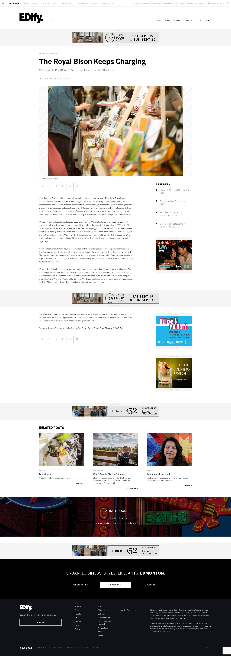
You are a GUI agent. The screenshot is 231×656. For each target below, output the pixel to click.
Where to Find (31, 3)
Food (167, 20)
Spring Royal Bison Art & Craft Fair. (108, 328)
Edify (100, 606)
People (208, 20)
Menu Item (125, 606)
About (100, 631)
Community (54, 53)
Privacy (81, 647)
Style (198, 20)
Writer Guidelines (128, 610)
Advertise (67, 3)
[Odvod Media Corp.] (25, 648)
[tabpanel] (115, 579)
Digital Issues (50, 3)
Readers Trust (109, 3)
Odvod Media (95, 647)
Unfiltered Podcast (87, 3)
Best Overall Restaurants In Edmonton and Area (172, 225)
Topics (78, 606)
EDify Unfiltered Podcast (104, 622)
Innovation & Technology (108, 523)
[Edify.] (31, 18)
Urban (158, 20)
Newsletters (103, 628)
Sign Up (40, 622)
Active (177, 20)
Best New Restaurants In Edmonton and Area (171, 214)
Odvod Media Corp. (54, 647)
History (123, 518)
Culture (188, 20)
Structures (130, 523)
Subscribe (14, 3)
